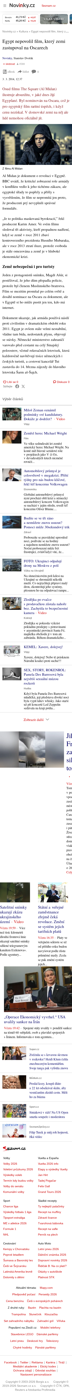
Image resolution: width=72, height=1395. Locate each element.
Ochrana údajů (22, 1370)
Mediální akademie (25, 1366)
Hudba (27, 688)
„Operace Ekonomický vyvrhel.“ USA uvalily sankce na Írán (34, 1019)
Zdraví (27, 532)
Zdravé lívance (47, 1217)
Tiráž (61, 1362)
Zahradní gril (45, 1321)
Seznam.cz (49, 5)
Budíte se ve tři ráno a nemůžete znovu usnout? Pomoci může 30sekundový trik (47, 522)
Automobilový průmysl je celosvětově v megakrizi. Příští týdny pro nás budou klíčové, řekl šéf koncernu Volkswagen (46, 477)
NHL (6, 1234)
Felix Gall (44, 1186)
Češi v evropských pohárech (45, 1301)
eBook (11, 71)
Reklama (37, 1362)
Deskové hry (35, 1340)
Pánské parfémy (45, 1347)
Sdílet (25, 71)
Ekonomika (30, 489)
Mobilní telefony (50, 1327)
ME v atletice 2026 (15, 1223)
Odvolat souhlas (45, 1370)
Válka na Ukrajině (34, 570)
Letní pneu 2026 (48, 1249)
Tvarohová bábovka (50, 1223)
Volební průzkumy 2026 (18, 1169)
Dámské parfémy (47, 1334)
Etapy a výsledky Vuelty (53, 1169)
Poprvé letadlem (13, 1254)
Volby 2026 (10, 1163)
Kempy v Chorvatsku (16, 1249)
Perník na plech (48, 1234)
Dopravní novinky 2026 (52, 1260)
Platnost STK (46, 1277)
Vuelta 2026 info (48, 1163)
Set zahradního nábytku (19, 1321)
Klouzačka (51, 1314)
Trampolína (18, 1314)
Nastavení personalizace (36, 1374)
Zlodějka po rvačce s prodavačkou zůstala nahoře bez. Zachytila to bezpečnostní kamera (46, 606)
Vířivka (61, 1321)
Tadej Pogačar (47, 1180)
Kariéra (50, 1362)
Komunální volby (13, 1191)
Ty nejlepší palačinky (51, 1206)
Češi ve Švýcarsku (14, 1266)
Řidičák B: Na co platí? (52, 1266)
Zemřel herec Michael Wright (45, 433)
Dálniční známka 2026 (52, 1254)
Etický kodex (48, 1366)
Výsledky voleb (12, 1175)
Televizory (52, 1340)
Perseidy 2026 (48, 1294)
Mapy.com (46, 1287)
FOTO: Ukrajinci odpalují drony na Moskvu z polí (43, 563)
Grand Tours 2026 (49, 1191)
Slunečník (35, 1314)
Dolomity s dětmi (13, 1277)
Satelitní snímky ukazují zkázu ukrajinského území (13, 914)
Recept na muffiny (49, 1212)
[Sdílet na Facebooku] (17, 386)
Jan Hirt (43, 1175)
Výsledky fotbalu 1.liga (17, 1212)
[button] (36, 144)
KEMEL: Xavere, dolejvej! (43, 646)
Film (26, 438)
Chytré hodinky (22, 1347)
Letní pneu (17, 1340)
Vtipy (27, 424)
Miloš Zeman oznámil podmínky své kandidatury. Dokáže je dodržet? (43, 414)
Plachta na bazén (50, 1307)
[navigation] (5, 5)
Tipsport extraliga (14, 1217)
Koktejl (28, 618)
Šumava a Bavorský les (18, 1260)
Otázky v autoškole (50, 1271)
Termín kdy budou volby (18, 1180)
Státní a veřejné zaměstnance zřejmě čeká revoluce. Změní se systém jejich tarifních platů (51, 919)
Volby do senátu (13, 1186)
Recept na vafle (48, 1229)
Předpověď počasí (23, 1294)
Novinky (7, 58)
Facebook (10, 1362)
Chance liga (10, 1206)
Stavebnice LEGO (22, 1334)
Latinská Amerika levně (17, 1271)
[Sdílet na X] (23, 386)
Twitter (24, 1362)
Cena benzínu (15, 1301)
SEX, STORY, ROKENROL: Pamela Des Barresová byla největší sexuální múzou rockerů (45, 676)
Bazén (32, 1307)
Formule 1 (9, 1229)
